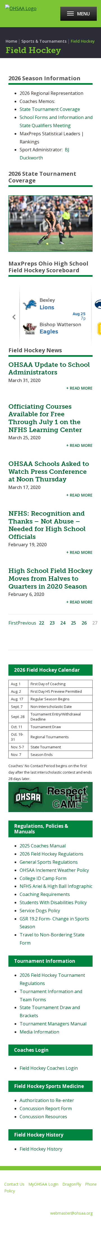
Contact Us (14, 1184)
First (13, 623)
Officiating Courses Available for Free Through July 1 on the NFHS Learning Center (45, 418)
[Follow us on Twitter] (24, 1226)
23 (52, 623)
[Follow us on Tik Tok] (84, 1226)
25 (73, 623)
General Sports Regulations (49, 862)
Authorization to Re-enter (47, 1100)
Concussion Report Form (46, 1108)
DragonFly (71, 1184)
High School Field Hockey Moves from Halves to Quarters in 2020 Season (50, 578)
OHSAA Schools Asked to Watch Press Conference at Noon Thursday (48, 471)
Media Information (39, 1032)
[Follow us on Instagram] (64, 1226)
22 (41, 623)
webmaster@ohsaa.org (71, 1213)
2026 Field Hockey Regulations (51, 854)
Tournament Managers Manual (53, 1024)
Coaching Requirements (45, 894)
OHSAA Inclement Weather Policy (54, 870)
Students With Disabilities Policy (53, 902)
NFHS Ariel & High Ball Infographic (56, 886)
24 (62, 623)
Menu (83, 14)
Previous (27, 623)
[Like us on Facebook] (7, 1226)
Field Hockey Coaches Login (49, 1068)
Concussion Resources (43, 1117)
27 (94, 623)
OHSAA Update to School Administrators (49, 368)
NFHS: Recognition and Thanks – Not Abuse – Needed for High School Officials (47, 525)
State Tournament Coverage (50, 109)
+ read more (79, 388)
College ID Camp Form (43, 878)
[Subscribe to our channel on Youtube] (44, 1226)
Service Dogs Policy (40, 910)
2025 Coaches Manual (43, 846)
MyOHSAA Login (43, 1184)
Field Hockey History (41, 1149)
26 (84, 623)
